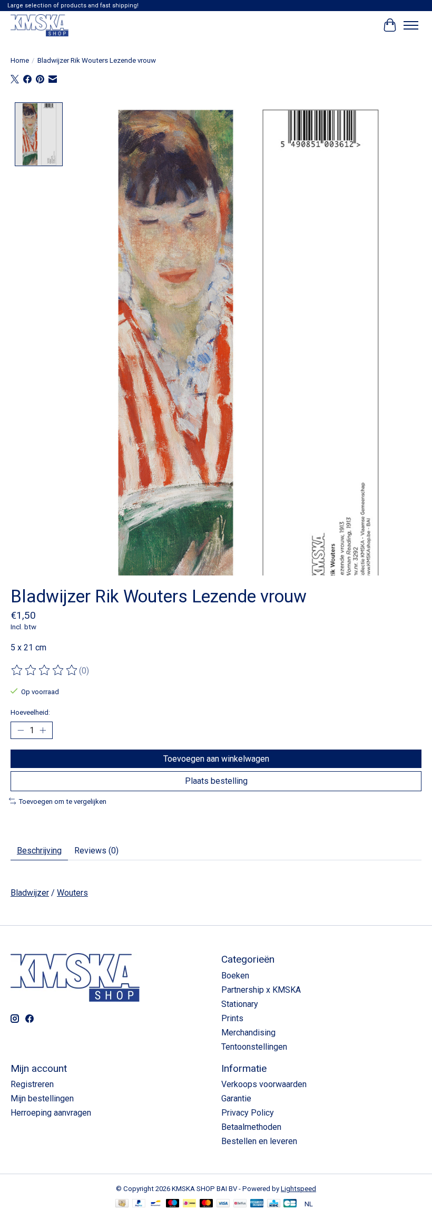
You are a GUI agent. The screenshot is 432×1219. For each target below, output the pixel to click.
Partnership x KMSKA (261, 990)
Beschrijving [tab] (39, 851)
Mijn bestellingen (42, 1098)
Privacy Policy (247, 1113)
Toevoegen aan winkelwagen (216, 759)
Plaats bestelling (216, 781)
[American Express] (257, 1204)
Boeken (235, 976)
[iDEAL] (189, 1204)
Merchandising (248, 1033)
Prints (232, 1018)
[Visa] (223, 1204)
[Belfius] (240, 1204)
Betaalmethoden (251, 1127)
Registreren (32, 1084)
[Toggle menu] (410, 25)
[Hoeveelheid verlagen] (20, 730)
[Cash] (122, 1204)
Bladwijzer (30, 893)
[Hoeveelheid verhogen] (43, 730)
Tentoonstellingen (254, 1047)
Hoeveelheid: (30, 712)
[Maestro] (173, 1204)
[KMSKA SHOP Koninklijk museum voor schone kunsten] (39, 25)
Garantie (236, 1098)
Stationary (239, 1004)
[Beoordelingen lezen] (45, 670)
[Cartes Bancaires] (290, 1204)
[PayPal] (139, 1204)
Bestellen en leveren (259, 1141)
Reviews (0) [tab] (96, 851)
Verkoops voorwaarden (264, 1084)
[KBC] (273, 1204)
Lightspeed (298, 1189)
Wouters (72, 893)
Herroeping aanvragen (51, 1113)
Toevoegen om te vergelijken (62, 801)
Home (20, 60)
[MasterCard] (206, 1204)
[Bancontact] (155, 1204)
